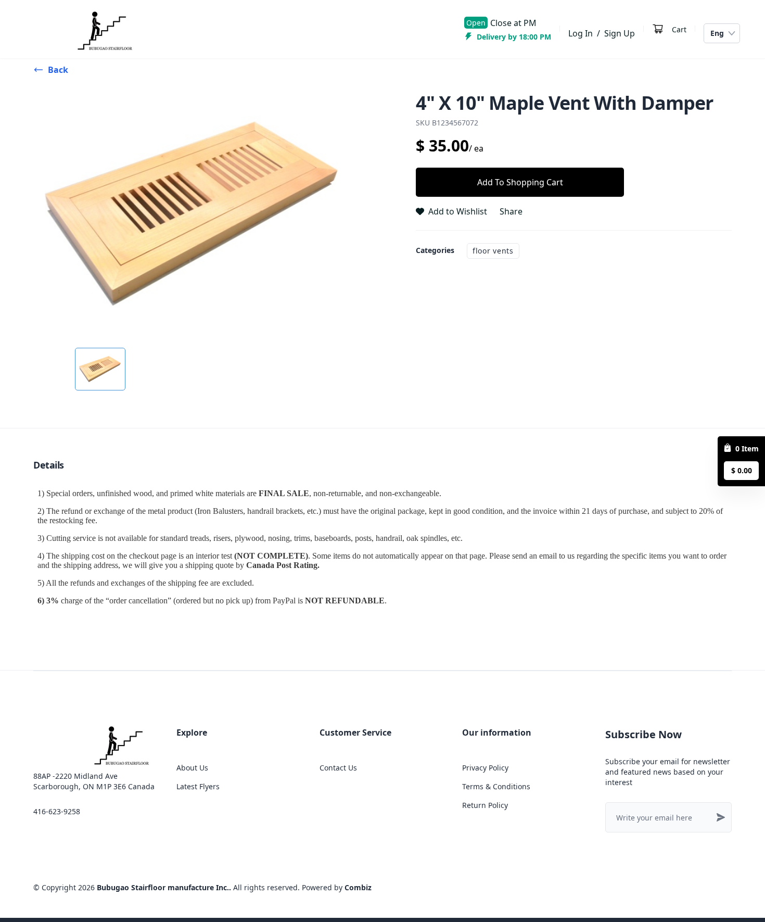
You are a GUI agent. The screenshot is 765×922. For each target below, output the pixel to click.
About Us (192, 768)
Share (511, 211)
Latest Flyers (198, 786)
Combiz (358, 887)
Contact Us (338, 768)
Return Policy (485, 805)
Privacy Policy (485, 768)
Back (58, 69)
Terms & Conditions (496, 786)
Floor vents (493, 251)
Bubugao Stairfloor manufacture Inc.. (164, 887)
